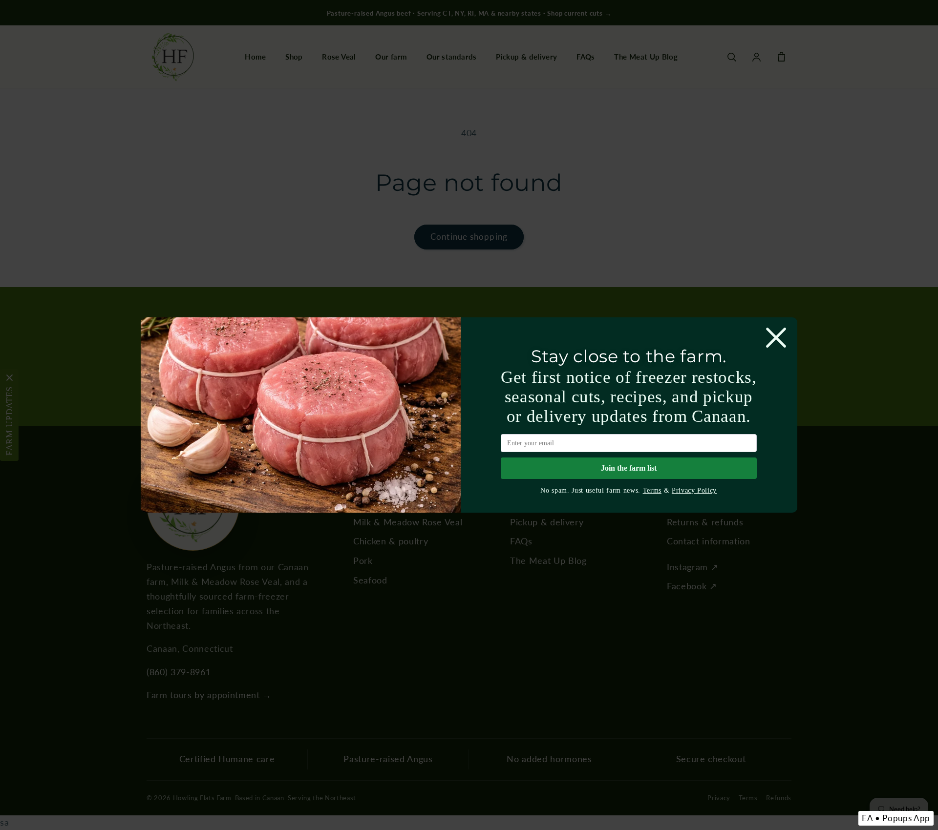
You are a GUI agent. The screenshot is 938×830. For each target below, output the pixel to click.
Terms (652, 490)
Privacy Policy (694, 490)
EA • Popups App (896, 818)
